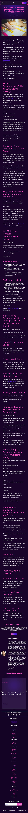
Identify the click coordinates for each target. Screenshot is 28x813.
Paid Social (14, 725)
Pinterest (14, 736)
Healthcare (14, 768)
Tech (14, 766)
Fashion (14, 770)
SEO (14, 789)
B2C (14, 784)
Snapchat (14, 734)
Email (14, 797)
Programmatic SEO (5, 682)
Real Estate (14, 772)
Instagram (14, 729)
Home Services (14, 777)
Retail (14, 782)
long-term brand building (11, 98)
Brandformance (14, 796)
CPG (14, 776)
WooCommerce (14, 778)
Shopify (14, 769)
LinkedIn (20, 665)
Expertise (14, 760)
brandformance (6, 60)
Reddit (14, 737)
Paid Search (14, 739)
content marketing (12, 381)
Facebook (14, 728)
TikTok (14, 730)
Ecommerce (14, 744)
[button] (14, 2)
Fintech (14, 765)
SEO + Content (14, 753)
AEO (14, 793)
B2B (14, 773)
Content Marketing (14, 790)
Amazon (14, 743)
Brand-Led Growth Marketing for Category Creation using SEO (13, 693)
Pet (14, 780)
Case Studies (14, 746)
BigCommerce (14, 781)
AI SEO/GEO (14, 792)
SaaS (14, 764)
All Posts (11, 668)
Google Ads (14, 742)
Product (14, 774)
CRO (14, 794)
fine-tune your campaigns (13, 308)
